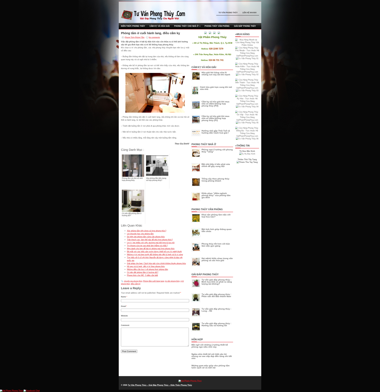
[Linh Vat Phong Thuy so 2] (247, 162)
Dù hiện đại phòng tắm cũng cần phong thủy (146, 237)
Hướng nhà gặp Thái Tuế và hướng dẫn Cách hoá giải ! (216, 132)
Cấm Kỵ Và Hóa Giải (159, 26)
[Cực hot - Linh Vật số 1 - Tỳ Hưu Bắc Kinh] (247, 154)
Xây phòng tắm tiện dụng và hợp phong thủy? (146, 231)
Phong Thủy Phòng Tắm (134, 37)
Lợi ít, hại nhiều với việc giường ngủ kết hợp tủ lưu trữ (151, 243)
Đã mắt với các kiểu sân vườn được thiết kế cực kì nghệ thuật (154, 251)
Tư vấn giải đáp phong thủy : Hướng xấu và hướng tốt (216, 324)
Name (124, 297)
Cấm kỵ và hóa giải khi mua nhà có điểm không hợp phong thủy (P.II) (215, 103)
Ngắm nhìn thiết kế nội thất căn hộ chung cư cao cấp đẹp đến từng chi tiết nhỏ (211, 356)
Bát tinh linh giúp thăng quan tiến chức (217, 230)
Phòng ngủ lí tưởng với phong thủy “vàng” (217, 150)
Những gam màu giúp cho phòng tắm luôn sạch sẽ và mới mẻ (210, 366)
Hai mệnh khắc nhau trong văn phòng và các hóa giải (217, 259)
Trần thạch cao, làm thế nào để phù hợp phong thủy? (150, 240)
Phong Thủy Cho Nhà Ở (187, 26)
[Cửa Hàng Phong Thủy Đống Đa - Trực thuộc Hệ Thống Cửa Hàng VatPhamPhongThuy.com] (247, 136)
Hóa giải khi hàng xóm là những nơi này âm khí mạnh (216, 73)
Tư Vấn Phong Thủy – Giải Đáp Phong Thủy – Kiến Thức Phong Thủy (160, 385)
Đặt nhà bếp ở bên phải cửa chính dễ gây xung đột (216, 165)
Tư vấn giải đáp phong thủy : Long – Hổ (216, 310)
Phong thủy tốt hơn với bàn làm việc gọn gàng (216, 245)
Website (124, 316)
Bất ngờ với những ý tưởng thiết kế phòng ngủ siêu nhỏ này (209, 346)
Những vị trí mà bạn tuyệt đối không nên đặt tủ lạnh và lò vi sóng (155, 254)
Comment (125, 325)
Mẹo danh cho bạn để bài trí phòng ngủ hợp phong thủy (151, 248)
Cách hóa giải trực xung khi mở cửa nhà (216, 88)
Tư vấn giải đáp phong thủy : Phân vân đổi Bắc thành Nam (216, 295)
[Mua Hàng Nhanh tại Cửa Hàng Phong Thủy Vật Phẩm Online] (247, 45)
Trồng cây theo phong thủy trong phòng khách (215, 180)
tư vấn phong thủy (172, 281)
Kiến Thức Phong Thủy (133, 26)
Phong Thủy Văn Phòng (217, 26)
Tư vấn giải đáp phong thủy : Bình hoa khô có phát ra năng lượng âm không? (217, 282)
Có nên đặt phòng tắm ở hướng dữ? (142, 272)
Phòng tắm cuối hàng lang (153, 281)
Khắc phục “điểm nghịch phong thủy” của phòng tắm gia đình (216, 195)
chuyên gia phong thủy (133, 281)
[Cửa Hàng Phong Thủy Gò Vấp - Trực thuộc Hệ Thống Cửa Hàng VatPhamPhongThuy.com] (247, 120)
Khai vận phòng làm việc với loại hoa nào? (216, 215)
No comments (154, 37)
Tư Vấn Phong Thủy (228, 13)
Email (124, 306)
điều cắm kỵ (135, 284)
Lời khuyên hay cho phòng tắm (140, 234)
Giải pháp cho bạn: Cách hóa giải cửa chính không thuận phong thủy (156, 263)
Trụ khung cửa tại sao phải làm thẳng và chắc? (147, 245)
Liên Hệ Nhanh (249, 13)
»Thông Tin (242, 145)
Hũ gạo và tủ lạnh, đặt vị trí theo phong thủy (146, 266)
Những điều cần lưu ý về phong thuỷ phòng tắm (147, 269)
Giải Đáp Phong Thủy (245, 26)
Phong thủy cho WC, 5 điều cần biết (142, 275)
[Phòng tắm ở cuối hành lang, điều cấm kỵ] (155, 93)
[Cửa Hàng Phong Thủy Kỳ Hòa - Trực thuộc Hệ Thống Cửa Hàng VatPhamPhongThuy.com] (247, 104)
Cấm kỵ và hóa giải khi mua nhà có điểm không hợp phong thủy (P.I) (215, 118)
